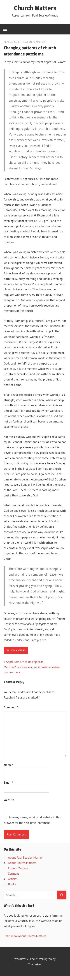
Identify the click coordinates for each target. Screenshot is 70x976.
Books (12, 884)
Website (9, 800)
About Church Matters (22, 863)
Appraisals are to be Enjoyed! (24, 662)
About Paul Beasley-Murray (25, 857)
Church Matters (35, 8)
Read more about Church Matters (25, 936)
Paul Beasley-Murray (34, 41)
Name (8, 765)
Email (8, 782)
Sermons (13, 873)
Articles (12, 879)
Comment (11, 707)
